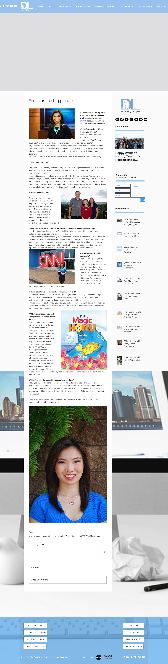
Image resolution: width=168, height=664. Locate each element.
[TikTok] (123, 656)
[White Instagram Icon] (11, 6)
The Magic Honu (93, 536)
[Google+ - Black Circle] (145, 119)
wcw (31, 536)
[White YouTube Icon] (15, 6)
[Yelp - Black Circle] (136, 119)
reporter (61, 536)
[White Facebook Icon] (3, 6)
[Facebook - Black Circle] (122, 119)
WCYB (82, 536)
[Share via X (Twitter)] (36, 544)
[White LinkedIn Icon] (127, 656)
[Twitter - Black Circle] (126, 119)
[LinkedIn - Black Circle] (117, 119)
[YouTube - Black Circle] (141, 119)
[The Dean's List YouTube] (143, 656)
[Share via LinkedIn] (42, 544)
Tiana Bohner (72, 536)
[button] (65, 6)
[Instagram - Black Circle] (131, 119)
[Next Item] (140, 141)
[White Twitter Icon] (7, 6)
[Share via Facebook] (30, 544)
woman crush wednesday (45, 536)
